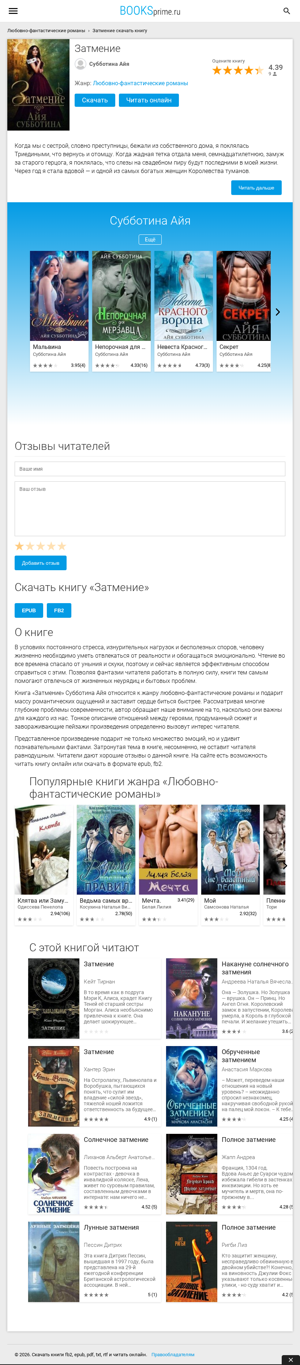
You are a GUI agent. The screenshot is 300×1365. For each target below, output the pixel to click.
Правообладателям (173, 1354)
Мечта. (156, 904)
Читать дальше (256, 188)
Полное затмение (249, 1139)
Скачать (95, 100)
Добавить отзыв (40, 563)
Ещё (150, 239)
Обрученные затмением (241, 1056)
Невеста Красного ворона (183, 347)
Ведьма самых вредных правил (106, 904)
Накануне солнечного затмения (255, 968)
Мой (226, 904)
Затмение (99, 964)
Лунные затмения (111, 1227)
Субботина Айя (109, 64)
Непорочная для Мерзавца (121, 347)
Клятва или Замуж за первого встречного (44, 904)
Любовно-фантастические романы (140, 83)
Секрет (229, 347)
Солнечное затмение (116, 1139)
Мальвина (47, 347)
